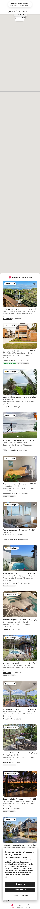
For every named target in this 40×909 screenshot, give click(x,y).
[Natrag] (5, 4)
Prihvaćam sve (20, 884)
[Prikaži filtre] (35, 4)
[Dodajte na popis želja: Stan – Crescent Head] (34, 325)
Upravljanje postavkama (20, 895)
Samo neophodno (20, 890)
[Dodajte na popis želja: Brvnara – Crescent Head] (34, 727)
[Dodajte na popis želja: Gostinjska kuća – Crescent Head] (34, 371)
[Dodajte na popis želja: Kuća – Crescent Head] (34, 283)
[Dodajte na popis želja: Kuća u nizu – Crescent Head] (34, 415)
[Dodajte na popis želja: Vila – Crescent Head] (34, 637)
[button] (7, 319)
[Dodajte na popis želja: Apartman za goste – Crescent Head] (34, 458)
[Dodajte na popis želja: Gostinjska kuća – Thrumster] (34, 773)
